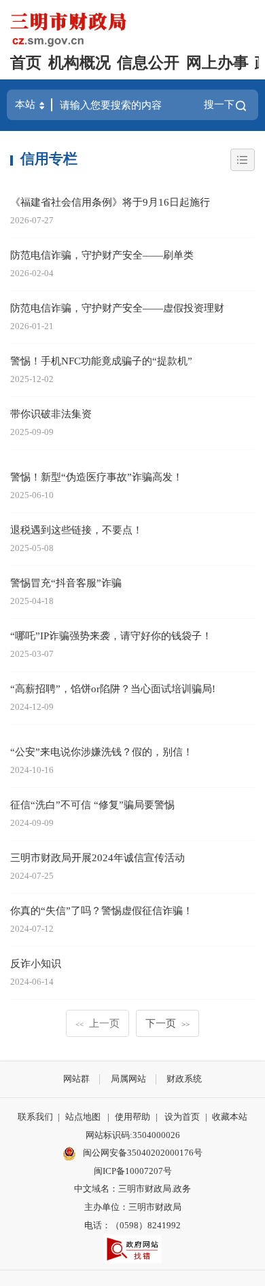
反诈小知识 (35, 963)
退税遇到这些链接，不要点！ (76, 529)
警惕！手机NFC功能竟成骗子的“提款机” (101, 360)
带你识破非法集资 (51, 413)
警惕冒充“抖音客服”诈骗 (66, 582)
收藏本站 (229, 1117)
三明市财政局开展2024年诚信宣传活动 (97, 857)
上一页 (97, 1023)
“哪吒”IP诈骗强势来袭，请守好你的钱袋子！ (111, 635)
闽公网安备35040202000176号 (141, 1153)
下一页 (167, 1023)
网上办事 (217, 62)
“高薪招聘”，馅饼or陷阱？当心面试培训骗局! (112, 688)
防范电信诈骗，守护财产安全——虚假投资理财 (117, 308)
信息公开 (148, 62)
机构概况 (79, 62)
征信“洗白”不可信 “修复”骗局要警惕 (92, 804)
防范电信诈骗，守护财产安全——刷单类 (102, 255)
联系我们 (35, 1117)
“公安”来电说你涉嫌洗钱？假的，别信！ (101, 751)
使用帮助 (132, 1117)
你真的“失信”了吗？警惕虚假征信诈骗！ (101, 910)
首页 (25, 62)
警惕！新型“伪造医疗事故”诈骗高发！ (96, 477)
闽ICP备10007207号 (133, 1171)
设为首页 (182, 1117)
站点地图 (83, 1117)
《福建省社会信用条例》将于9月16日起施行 (110, 202)
